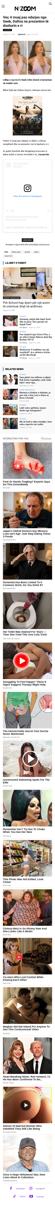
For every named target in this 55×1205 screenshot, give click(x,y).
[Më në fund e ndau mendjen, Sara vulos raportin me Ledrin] (10, 423)
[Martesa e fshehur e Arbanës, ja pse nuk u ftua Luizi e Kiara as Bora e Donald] (10, 394)
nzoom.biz (8, 256)
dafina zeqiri (16, 252)
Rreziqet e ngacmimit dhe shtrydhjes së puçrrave (27, 244)
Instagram (40, 1188)
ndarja (36, 252)
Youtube (40, 1196)
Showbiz (7, 30)
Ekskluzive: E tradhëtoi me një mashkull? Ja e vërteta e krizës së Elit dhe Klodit (35, 352)
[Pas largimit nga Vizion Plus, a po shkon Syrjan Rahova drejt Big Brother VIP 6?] (10, 336)
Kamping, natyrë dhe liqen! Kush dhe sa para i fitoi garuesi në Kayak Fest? (35, 322)
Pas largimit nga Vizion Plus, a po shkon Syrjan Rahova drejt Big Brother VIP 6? (36, 337)
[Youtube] (31, 1196)
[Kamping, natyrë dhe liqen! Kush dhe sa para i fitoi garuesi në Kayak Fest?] (10, 320)
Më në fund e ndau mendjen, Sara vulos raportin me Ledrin (36, 423)
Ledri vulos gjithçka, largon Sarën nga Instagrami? (33, 409)
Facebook (20, 1188)
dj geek (27, 252)
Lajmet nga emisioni (27, 389)
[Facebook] (11, 1188)
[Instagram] (31, 1188)
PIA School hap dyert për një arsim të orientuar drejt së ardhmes (26, 304)
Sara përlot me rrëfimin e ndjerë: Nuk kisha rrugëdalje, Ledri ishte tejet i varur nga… (35, 380)
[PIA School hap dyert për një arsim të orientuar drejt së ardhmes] (27, 283)
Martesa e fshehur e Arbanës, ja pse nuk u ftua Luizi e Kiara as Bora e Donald (35, 395)
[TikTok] (14, 1196)
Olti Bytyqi (23, 327)
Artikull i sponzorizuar (12, 298)
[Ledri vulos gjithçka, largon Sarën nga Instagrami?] (10, 409)
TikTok (22, 1196)
